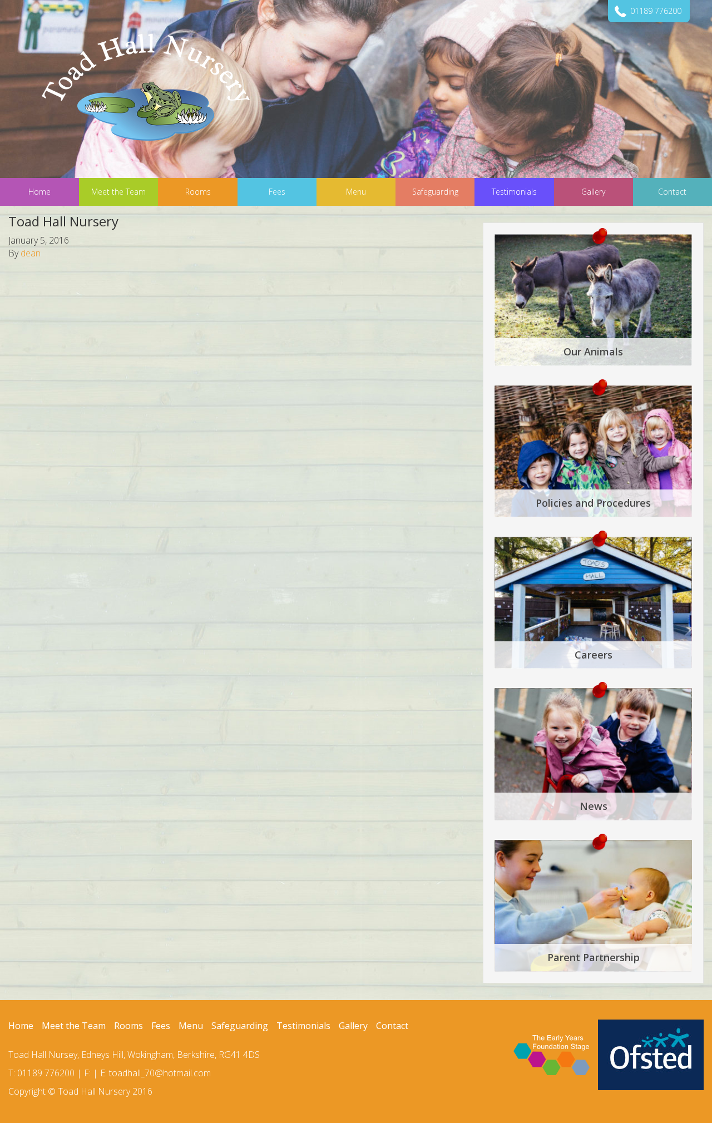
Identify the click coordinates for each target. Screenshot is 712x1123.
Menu (191, 1026)
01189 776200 (655, 11)
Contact (392, 1026)
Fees (160, 1026)
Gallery (353, 1026)
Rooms (128, 1026)
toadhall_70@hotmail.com (160, 1073)
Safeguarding (239, 1026)
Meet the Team (74, 1026)
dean (31, 253)
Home (20, 1026)
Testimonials (303, 1026)
